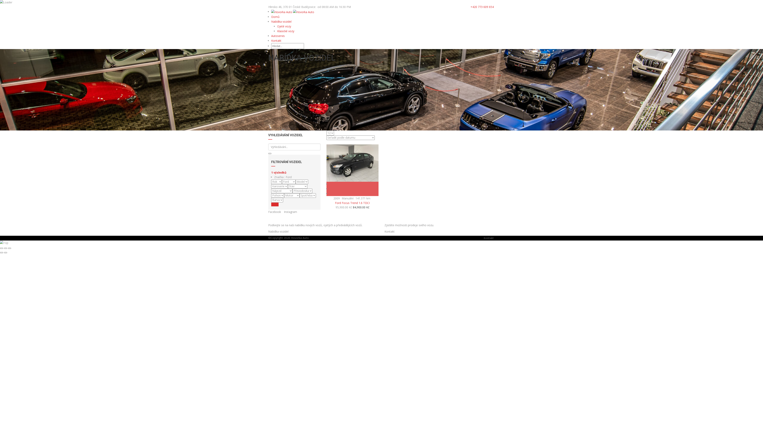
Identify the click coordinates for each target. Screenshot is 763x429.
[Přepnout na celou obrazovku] (5, 248)
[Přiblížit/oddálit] (9, 248)
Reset (275, 204)
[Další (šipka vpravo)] (5, 252)
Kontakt (276, 41)
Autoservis (278, 36)
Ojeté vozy (284, 26)
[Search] (269, 153)
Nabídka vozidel (281, 21)
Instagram (290, 212)
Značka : (283, 177)
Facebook (274, 212)
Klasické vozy (285, 31)
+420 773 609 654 (482, 7)
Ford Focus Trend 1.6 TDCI (352, 203)
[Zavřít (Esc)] (1, 248)
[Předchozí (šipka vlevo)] (1, 252)
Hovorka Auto (300, 238)
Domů (275, 17)
